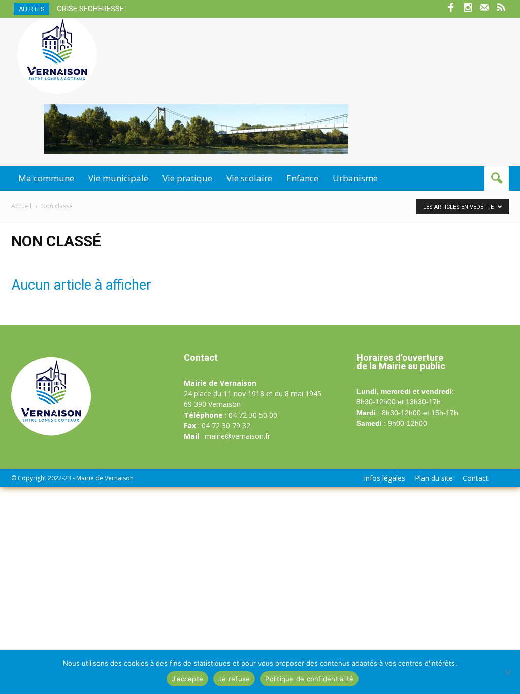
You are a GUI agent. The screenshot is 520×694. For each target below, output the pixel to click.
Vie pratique (187, 178)
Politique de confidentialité (309, 679)
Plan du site (434, 478)
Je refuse (234, 679)
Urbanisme (355, 178)
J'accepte (187, 679)
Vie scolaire (249, 178)
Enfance (302, 178)
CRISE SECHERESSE (90, 8)
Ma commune (46, 178)
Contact (476, 478)
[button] (496, 178)
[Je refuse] (507, 672)
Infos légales (384, 478)
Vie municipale (118, 178)
